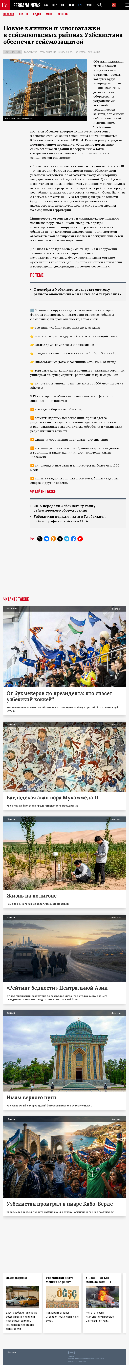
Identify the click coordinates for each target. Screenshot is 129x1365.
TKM (71, 5)
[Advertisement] (64, 571)
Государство (30, 52)
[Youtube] (80, 538)
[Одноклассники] (53, 538)
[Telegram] (66, 538)
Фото (49, 14)
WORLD (90, 5)
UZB (80, 5)
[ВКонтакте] (46, 538)
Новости (8, 14)
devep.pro (82, 1361)
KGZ (54, 5)
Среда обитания (48, 52)
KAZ (46, 5)
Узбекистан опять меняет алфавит (59, 1280)
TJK (63, 5)
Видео (37, 14)
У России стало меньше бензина (98, 1280)
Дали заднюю (16, 1278)
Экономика (94, 52)
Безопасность (65, 52)
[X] (39, 538)
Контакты (12, 1352)
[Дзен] (60, 538)
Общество (80, 52)
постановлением (43, 144)
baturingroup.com (90, 1358)
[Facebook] (73, 538)
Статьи (23, 14)
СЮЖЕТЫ (63, 14)
